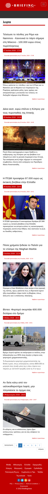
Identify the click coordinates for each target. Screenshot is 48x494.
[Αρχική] (20, 5)
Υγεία (29, 476)
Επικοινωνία (24, 486)
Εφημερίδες (37, 465)
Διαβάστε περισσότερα (38, 99)
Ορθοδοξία (38, 468)
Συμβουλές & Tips (28, 472)
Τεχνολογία (20, 476)
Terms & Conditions (32, 483)
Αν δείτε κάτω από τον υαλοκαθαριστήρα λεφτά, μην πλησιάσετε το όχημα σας (19, 386)
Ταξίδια (40, 472)
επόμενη (41, 449)
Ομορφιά (27, 468)
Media (8, 465)
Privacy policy (19, 483)
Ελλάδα (27, 465)
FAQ (11, 483)
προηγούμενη (8, 445)
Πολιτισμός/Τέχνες (12, 472)
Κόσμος (9, 468)
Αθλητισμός (17, 465)
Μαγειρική (18, 468)
